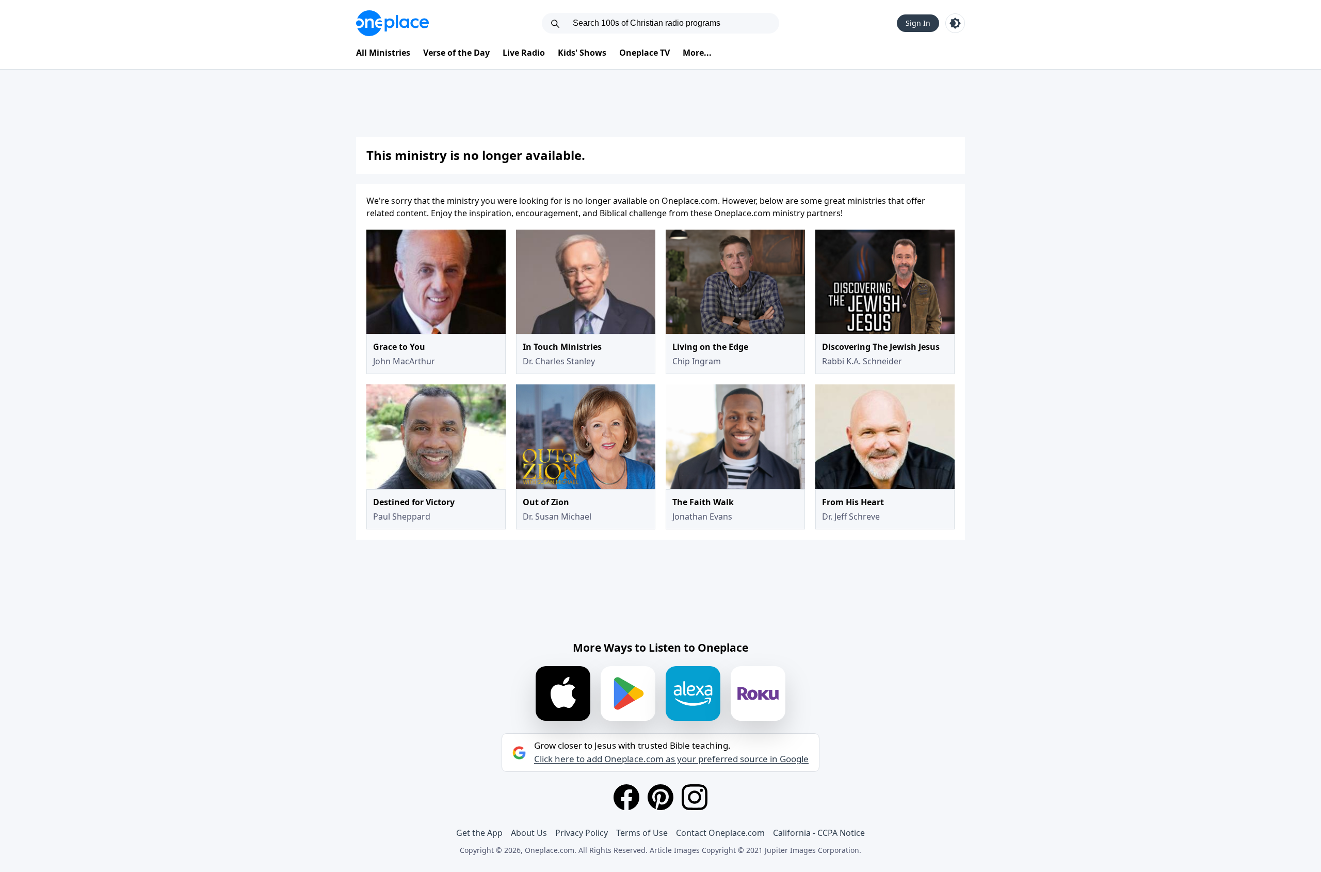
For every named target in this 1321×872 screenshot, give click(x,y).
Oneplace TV (644, 52)
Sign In (918, 23)
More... (697, 52)
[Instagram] (694, 797)
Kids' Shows (582, 52)
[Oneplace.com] (392, 23)
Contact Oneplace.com (720, 832)
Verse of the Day (456, 52)
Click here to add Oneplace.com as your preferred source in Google (671, 759)
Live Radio (524, 52)
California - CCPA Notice (819, 832)
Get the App (479, 832)
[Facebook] (626, 797)
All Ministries (383, 52)
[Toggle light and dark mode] (955, 23)
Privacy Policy (581, 832)
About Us (529, 832)
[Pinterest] (660, 797)
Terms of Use (642, 832)
